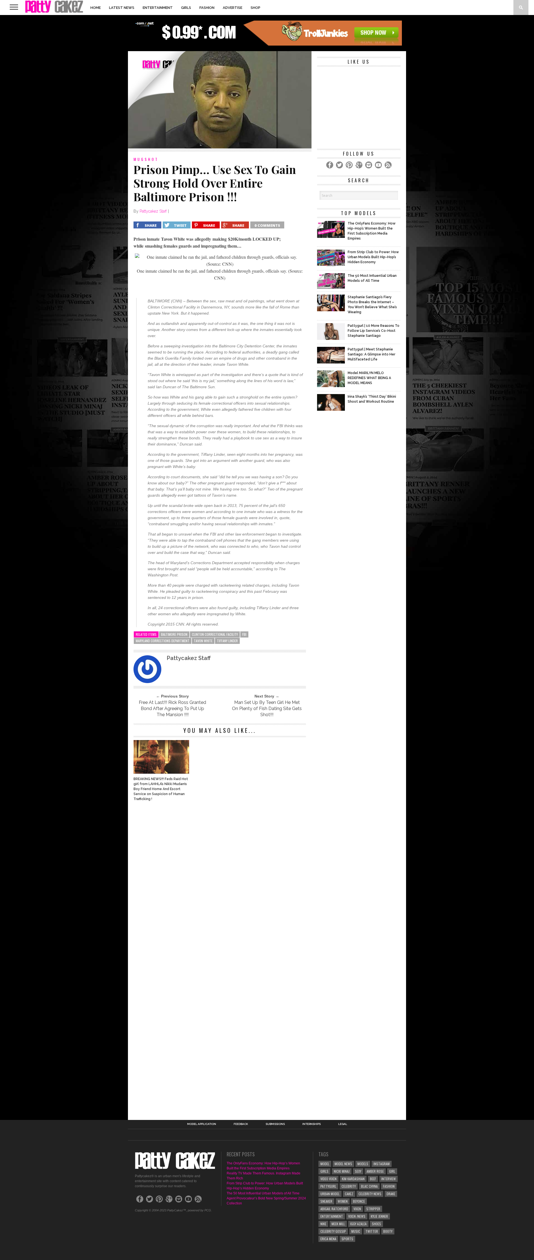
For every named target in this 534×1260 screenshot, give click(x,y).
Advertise (232, 8)
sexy (358, 1171)
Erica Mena (328, 1238)
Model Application (201, 1124)
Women (343, 1201)
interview (388, 1178)
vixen (357, 1208)
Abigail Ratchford (334, 1208)
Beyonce (359, 1201)
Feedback (241, 1124)
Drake (391, 1193)
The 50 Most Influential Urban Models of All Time (263, 1193)
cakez (349, 1193)
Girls (186, 8)
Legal (342, 1124)
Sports (347, 1238)
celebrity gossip (333, 1231)
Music (355, 1231)
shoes (376, 1223)
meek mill (338, 1223)
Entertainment (158, 8)
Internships (311, 1124)
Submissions (275, 1124)
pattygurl (328, 1186)
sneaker (326, 1201)
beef (373, 1178)
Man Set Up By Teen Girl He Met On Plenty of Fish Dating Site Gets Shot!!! (267, 708)
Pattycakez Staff (153, 211)
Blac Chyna (369, 1186)
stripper (373, 1208)
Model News (343, 1163)
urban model (330, 1193)
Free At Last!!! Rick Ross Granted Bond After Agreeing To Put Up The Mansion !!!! (172, 708)
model (324, 1163)
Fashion (206, 8)
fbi (244, 634)
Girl (392, 1171)
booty (387, 1231)
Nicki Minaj (342, 1171)
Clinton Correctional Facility (215, 634)
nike (323, 1223)
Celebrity (349, 1186)
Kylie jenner (379, 1216)
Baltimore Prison (174, 634)
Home (95, 8)
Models (362, 1163)
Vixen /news (356, 1216)
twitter (371, 1231)
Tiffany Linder (227, 640)
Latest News (121, 8)
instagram (382, 1163)
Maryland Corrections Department (162, 640)
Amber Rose (375, 1171)
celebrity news (370, 1193)
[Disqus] (220, 880)
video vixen (328, 1178)
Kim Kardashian (353, 1178)
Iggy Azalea (358, 1223)
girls (324, 1171)
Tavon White (203, 640)
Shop (255, 8)
